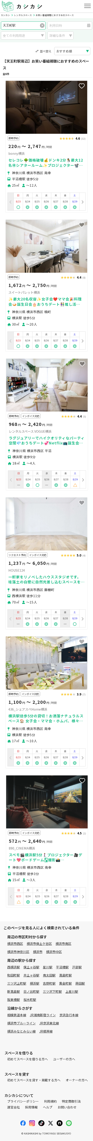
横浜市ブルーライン (21, 1023)
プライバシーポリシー (23, 1101)
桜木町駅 (29, 999)
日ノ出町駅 (31, 991)
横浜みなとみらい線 (21, 1031)
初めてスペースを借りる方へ (27, 1059)
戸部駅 (77, 967)
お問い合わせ (67, 1107)
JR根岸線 (46, 1031)
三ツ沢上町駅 (16, 983)
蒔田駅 (80, 983)
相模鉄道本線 (16, 1015)
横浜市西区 (15, 943)
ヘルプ (47, 1107)
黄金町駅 (65, 983)
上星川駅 (71, 991)
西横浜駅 (13, 967)
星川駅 (47, 967)
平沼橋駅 (62, 967)
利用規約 (50, 1101)
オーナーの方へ (77, 1080)
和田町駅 (13, 975)
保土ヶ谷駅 (31, 967)
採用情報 (31, 1107)
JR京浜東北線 (49, 1023)
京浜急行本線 (68, 1015)
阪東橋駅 (13, 999)
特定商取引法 (71, 1101)
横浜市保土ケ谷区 (39, 943)
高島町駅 (65, 975)
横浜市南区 (63, 943)
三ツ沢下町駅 (52, 991)
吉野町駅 (49, 983)
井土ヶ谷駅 (31, 975)
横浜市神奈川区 (18, 951)
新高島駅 (13, 991)
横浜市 (37, 951)
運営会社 (13, 1107)
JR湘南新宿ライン (43, 1015)
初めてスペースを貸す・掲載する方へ (33, 1080)
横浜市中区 (54, 951)
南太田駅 (49, 975)
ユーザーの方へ (64, 1059)
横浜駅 (34, 983)
